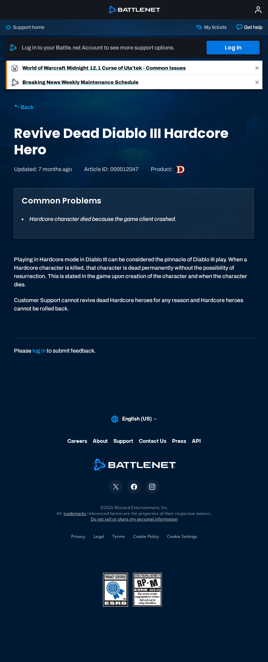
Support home (28, 27)
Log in (233, 48)
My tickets (214, 27)
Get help (252, 27)
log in (39, 351)
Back (27, 107)
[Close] (257, 68)
